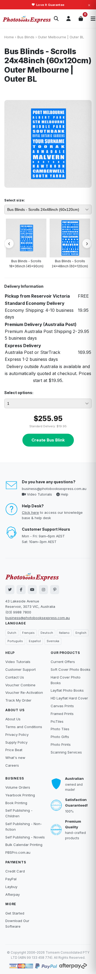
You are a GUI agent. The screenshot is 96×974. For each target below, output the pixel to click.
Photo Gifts (60, 737)
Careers (12, 765)
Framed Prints (62, 713)
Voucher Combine (20, 685)
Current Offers (63, 662)
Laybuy (11, 887)
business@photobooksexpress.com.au (54, 488)
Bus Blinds (25, 37)
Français (28, 633)
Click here (30, 512)
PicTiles (57, 721)
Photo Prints (61, 744)
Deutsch (47, 633)
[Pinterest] (54, 589)
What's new (15, 757)
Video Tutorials (39, 494)
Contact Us (14, 677)
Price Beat (13, 750)
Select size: (14, 200)
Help (64, 494)
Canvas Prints (62, 706)
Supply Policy (16, 742)
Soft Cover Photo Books (70, 669)
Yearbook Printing (20, 795)
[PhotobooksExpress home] (27, 19)
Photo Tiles (60, 729)
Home (9, 37)
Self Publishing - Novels (25, 837)
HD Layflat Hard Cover (69, 698)
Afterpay (12, 894)
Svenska (53, 641)
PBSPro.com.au (17, 852)
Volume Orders (17, 787)
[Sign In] (68, 18)
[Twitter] (9, 589)
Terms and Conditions (23, 727)
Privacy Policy (17, 734)
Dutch (11, 633)
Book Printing (16, 803)
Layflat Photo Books (67, 690)
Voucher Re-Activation (24, 692)
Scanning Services (66, 752)
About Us (13, 719)
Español (35, 641)
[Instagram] (43, 589)
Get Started (14, 913)
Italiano (64, 633)
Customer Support (20, 669)
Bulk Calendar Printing (23, 844)
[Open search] (56, 18)
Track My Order (18, 700)
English (80, 633)
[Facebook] (21, 589)
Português (15, 641)
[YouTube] (32, 589)
